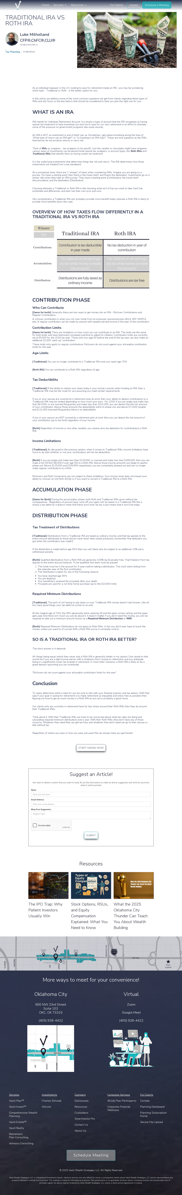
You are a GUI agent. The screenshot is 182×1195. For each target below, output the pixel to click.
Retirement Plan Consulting (18, 1135)
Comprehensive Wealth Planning (23, 1114)
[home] (18, 5)
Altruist (46, 1107)
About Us (80, 1131)
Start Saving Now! (91, 747)
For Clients (116, 5)
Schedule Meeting (91, 1155)
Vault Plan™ (16, 1101)
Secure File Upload (151, 1122)
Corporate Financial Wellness (118, 1108)
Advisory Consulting (21, 1143)
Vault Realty (16, 1128)
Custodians (81, 1113)
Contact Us (81, 1125)
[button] (60, 5)
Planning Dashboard (152, 1107)
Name (33, 790)
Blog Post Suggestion (41, 809)
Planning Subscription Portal (153, 1114)
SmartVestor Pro (85, 1119)
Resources (81, 1107)
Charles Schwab (51, 1101)
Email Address (37, 800)
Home (45, 5)
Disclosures (81, 1101)
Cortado (145, 1101)
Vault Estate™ (18, 1122)
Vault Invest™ (17, 1107)
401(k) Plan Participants (121, 1101)
